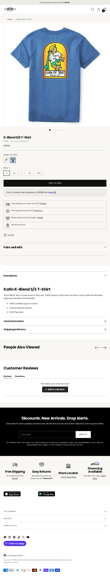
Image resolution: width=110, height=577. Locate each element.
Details (43, 203)
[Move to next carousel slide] (104, 347)
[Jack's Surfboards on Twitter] (23, 537)
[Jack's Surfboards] (10, 9)
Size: (7, 168)
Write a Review (57, 390)
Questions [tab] (20, 377)
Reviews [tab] (7, 377)
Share (10, 235)
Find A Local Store (68, 477)
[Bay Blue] (13, 160)
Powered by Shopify (11, 562)
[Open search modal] (93, 9)
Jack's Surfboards (23, 560)
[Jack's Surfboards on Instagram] (10, 537)
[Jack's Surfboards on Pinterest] (14, 537)
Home (9, 19)
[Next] (78, 2)
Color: (10, 154)
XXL (39, 173)
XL (29, 173)
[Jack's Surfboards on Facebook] (5, 537)
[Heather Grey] (6, 160)
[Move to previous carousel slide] (97, 347)
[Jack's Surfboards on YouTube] (28, 537)
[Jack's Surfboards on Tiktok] (19, 537)
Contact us (37, 210)
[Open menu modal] (99, 9)
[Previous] (32, 2)
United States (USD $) (15, 556)
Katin (6, 141)
